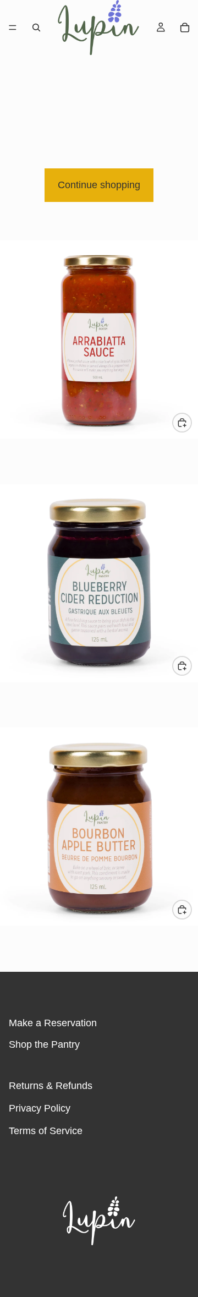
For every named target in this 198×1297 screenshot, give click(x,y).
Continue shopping (99, 184)
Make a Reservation (53, 1022)
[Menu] (12, 27)
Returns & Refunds (50, 1085)
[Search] (36, 27)
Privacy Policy (39, 1108)
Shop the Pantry (44, 1044)
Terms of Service (45, 1130)
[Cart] (185, 27)
